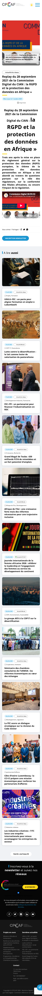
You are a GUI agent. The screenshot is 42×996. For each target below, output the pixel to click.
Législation (20, 720)
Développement (21, 505)
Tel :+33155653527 (19, 976)
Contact (16, 965)
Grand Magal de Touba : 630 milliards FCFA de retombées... (30, 958)
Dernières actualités (30, 932)
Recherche (17, 453)
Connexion (31, 5)
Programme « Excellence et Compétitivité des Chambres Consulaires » (11, 958)
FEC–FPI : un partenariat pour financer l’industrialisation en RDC (30, 952)
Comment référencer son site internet (26, 993)
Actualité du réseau (12, 72)
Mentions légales (27, 990)
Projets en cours (9, 932)
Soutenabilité (24, 615)
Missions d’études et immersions (10, 937)
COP (7, 615)
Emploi (8, 296)
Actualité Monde (20, 344)
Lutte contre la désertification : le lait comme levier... (29, 945)
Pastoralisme (16, 348)
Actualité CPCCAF (21, 557)
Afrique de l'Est (11, 505)
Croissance (9, 453)
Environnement (14, 615)
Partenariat (26, 401)
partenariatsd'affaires (13, 772)
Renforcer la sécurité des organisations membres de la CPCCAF (11, 943)
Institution (18, 665)
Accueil (8, 55)
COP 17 (8, 348)
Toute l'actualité (21, 854)
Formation (14, 296)
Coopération (10, 665)
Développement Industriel (14, 401)
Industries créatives (12, 827)
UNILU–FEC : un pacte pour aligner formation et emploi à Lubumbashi (30, 938)
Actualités (15, 55)
